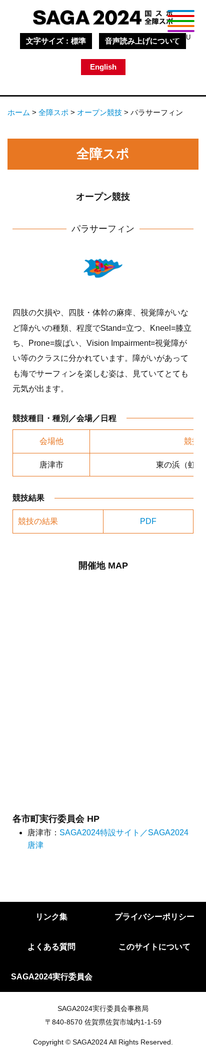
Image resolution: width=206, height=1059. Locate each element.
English (103, 67)
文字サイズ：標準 (56, 41)
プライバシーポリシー (154, 916)
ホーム (19, 112)
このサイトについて (154, 946)
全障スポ (53, 112)
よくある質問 (52, 946)
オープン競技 (99, 112)
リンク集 (52, 916)
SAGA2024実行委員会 (51, 976)
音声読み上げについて (142, 41)
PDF (148, 521)
